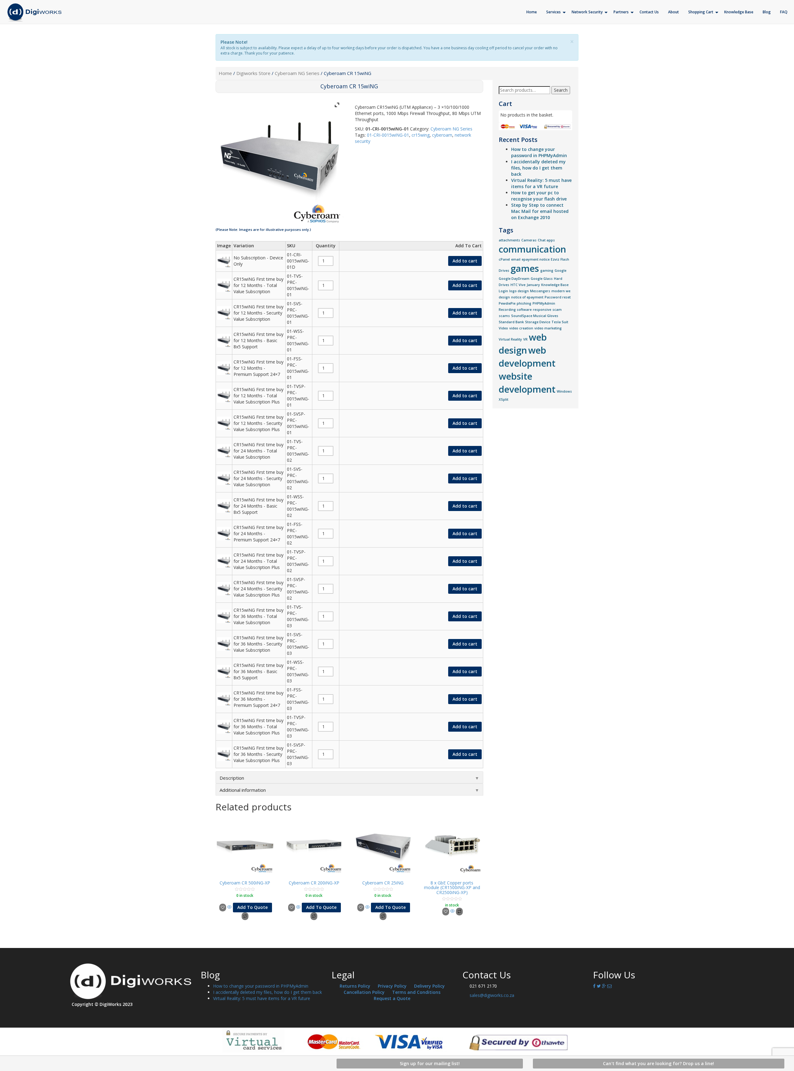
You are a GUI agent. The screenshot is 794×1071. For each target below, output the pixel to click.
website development (527, 382)
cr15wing (421, 135)
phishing (524, 303)
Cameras (529, 240)
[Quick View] (229, 907)
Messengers (540, 291)
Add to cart (465, 261)
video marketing (548, 328)
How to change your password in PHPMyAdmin (539, 152)
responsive (542, 309)
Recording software (515, 309)
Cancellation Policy (364, 992)
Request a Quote (392, 998)
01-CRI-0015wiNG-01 (388, 135)
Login (503, 291)
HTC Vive (518, 285)
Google (560, 270)
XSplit (503, 399)
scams (504, 316)
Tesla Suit (559, 322)
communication (532, 249)
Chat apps (546, 240)
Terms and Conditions (416, 992)
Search (561, 90)
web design (523, 343)
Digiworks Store (253, 73)
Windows (564, 391)
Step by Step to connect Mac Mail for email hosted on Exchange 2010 (540, 211)
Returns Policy (355, 986)
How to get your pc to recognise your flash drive (539, 196)
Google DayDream (514, 278)
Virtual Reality (510, 339)
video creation (521, 328)
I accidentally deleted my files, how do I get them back (538, 168)
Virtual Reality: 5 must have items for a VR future (541, 183)
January (533, 285)
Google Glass (542, 278)
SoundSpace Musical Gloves (534, 316)
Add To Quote (252, 907)
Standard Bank (511, 322)
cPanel (504, 259)
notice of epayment (527, 297)
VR (525, 339)
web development (527, 356)
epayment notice (536, 259)
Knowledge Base (555, 285)
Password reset (558, 297)
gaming (546, 270)
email (515, 259)
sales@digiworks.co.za (492, 995)
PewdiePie (507, 303)
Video (503, 328)
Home (225, 73)
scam (557, 309)
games (525, 268)
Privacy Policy (392, 986)
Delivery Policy (429, 986)
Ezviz (555, 259)
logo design (519, 291)
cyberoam (442, 135)
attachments (509, 240)
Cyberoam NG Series (297, 73)
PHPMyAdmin (544, 303)
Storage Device (537, 322)
